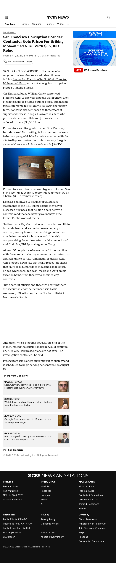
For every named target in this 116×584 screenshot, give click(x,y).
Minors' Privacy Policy (52, 537)
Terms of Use (48, 532)
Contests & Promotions (91, 495)
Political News (10, 486)
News (24, 24)
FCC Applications (12, 532)
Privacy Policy (48, 519)
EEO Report (9, 537)
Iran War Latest (10, 491)
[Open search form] (108, 17)
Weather (37, 24)
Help (81, 532)
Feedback (84, 537)
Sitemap (83, 508)
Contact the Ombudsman (92, 541)
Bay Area (10, 24)
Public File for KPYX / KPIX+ (17, 524)
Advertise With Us (88, 499)
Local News (9, 32)
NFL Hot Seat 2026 (13, 495)
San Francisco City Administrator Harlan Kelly (36, 258)
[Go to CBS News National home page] (58, 17)
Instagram (46, 495)
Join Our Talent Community (93, 528)
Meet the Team (86, 486)
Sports (49, 24)
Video (60, 24)
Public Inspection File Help (17, 528)
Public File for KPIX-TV (15, 519)
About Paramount (88, 519)
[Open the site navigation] (22, 17)
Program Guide (86, 491)
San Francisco (15, 449)
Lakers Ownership (12, 499)
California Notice (50, 524)
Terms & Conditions (89, 504)
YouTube (45, 486)
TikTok (44, 499)
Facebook (46, 491)
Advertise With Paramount (92, 524)
